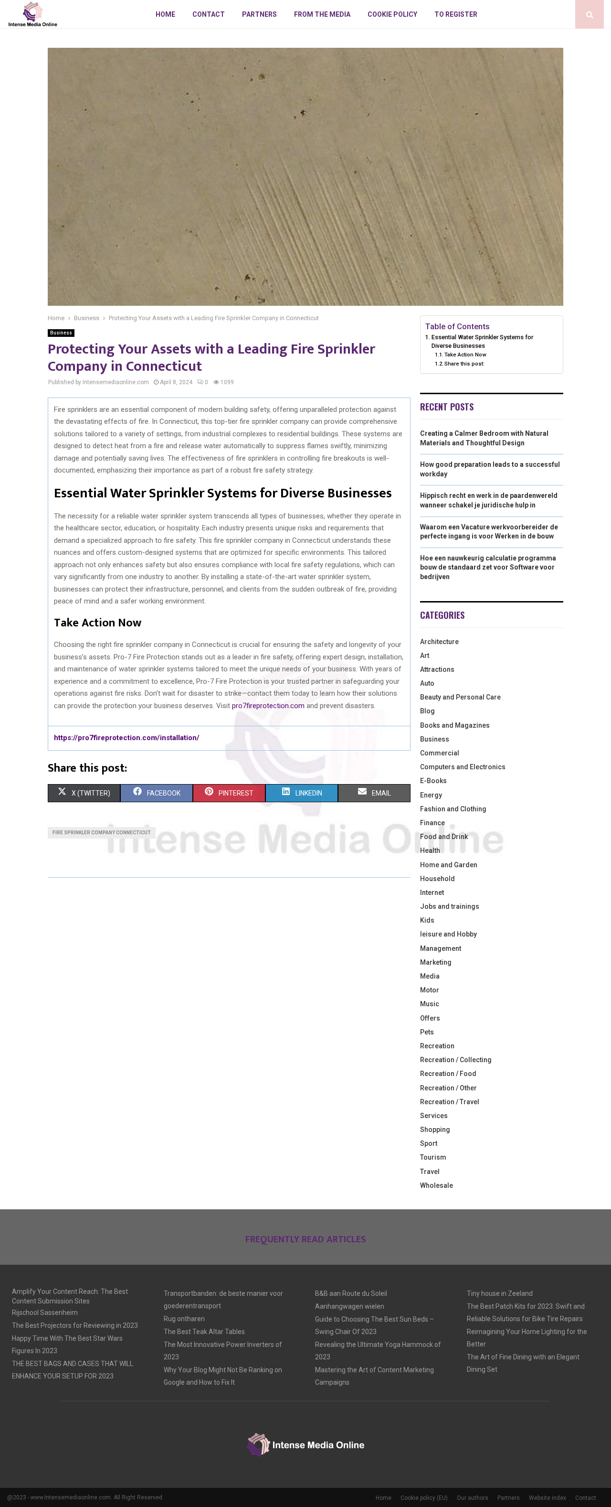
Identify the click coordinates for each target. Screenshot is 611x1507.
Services (434, 1115)
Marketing (436, 962)
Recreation (437, 1046)
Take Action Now (465, 354)
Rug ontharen (184, 1319)
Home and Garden (448, 865)
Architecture (439, 642)
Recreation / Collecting (456, 1060)
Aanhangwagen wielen (349, 1306)
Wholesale (436, 1185)
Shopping (435, 1129)
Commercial (439, 753)
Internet (432, 892)
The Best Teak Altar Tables (204, 1331)
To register (455, 14)
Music (429, 1004)
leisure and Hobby (448, 934)
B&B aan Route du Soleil (351, 1293)
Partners (259, 14)
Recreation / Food (448, 1073)
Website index (547, 1498)
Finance (432, 823)
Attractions (437, 669)
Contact (208, 14)
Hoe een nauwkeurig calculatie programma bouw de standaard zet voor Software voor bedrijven (488, 567)
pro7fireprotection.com (268, 705)
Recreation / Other (448, 1088)
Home (165, 14)
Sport (428, 1143)
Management (440, 948)
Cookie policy (392, 14)
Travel (430, 1171)
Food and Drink (444, 836)
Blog (427, 711)
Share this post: (464, 363)
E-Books (433, 781)
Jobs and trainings (449, 906)
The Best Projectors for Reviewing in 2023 (75, 1325)
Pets (427, 1032)
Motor (429, 990)
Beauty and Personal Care (460, 697)
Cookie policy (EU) (424, 1498)
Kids (427, 920)
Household (437, 879)
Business (61, 332)
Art (424, 655)
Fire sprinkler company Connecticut (102, 832)
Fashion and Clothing (453, 809)
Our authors (472, 1498)
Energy (431, 795)
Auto (427, 683)
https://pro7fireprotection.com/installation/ (127, 737)
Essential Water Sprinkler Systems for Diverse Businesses (482, 341)
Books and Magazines (455, 725)
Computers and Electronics (463, 767)
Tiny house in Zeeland (500, 1293)
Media (430, 976)
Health (430, 850)
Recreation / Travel (449, 1102)
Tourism (433, 1157)
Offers (430, 1018)
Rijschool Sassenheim (45, 1312)
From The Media (322, 14)
